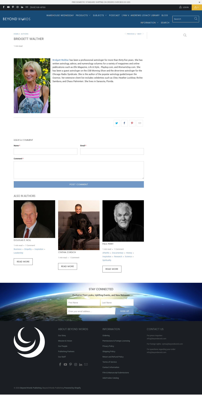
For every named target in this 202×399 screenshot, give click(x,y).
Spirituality (106, 260)
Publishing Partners (66, 351)
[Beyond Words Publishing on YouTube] (8, 7)
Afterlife (105, 253)
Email (83, 145)
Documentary (117, 253)
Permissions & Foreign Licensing (116, 341)
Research (118, 256)
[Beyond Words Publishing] (16, 19)
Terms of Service (109, 362)
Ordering (106, 335)
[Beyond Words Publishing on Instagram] (17, 7)
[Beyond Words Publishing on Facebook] (3, 7)
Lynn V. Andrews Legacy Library (141, 15)
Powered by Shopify (72, 388)
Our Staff (62, 357)
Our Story (62, 335)
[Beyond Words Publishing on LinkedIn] (22, 7)
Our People (62, 346)
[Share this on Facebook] (124, 123)
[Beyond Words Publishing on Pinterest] (13, 7)
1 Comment (30, 245)
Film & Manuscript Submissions (115, 372)
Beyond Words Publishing (31, 388)
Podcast (114, 15)
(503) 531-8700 (38, 7)
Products (82, 15)
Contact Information (110, 367)
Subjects (99, 15)
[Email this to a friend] (140, 123)
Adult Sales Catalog (110, 378)
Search (165, 22)
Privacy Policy (108, 346)
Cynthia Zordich (67, 252)
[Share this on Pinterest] (132, 123)
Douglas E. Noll (22, 240)
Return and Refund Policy (112, 357)
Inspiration (38, 249)
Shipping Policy (108, 351)
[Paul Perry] (123, 221)
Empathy (28, 249)
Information (148, 22)
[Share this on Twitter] (117, 123)
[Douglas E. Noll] (34, 219)
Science (128, 256)
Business (18, 249)
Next (139, 34)
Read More (23, 261)
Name (17, 145)
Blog (165, 15)
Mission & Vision (65, 341)
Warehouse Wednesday (60, 15)
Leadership (18, 253)
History (129, 253)
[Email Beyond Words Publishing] (26, 7)
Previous (130, 34)
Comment (18, 159)
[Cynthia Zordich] (79, 225)
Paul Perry (107, 243)
